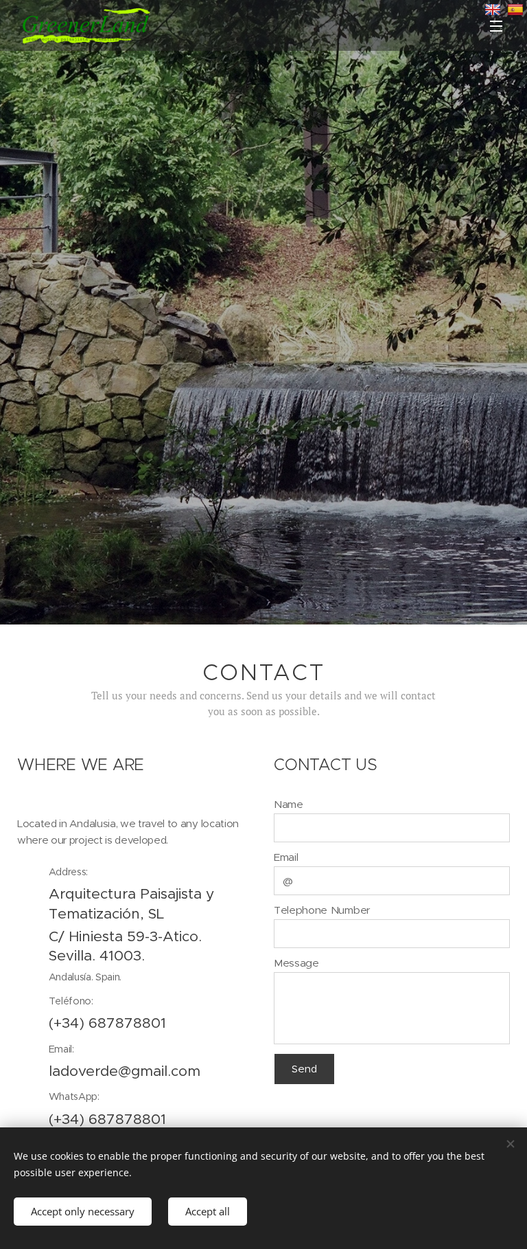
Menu (496, 25)
